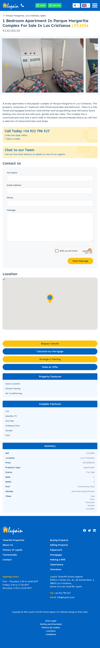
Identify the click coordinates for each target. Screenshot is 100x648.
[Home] (11, 5)
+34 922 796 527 (62, 593)
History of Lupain (12, 550)
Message (11, 210)
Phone (10, 197)
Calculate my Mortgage (50, 351)
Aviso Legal (50, 621)
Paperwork (56, 550)
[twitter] (89, 530)
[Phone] (22, 5)
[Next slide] (94, 65)
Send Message (80, 261)
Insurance (55, 569)
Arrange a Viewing (50, 359)
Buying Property (59, 540)
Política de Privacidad (51, 624)
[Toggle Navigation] (94, 5)
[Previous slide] (6, 65)
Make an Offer (50, 367)
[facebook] (84, 530)
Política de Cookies (51, 627)
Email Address (14, 185)
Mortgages (56, 555)
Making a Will (57, 559)
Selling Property (59, 545)
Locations (51, 631)
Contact (7, 559)
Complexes (51, 634)
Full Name (12, 172)
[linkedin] (94, 530)
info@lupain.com (65, 597)
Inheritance (56, 564)
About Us (8, 545)
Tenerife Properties (13, 540)
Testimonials (10, 555)
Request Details (50, 343)
